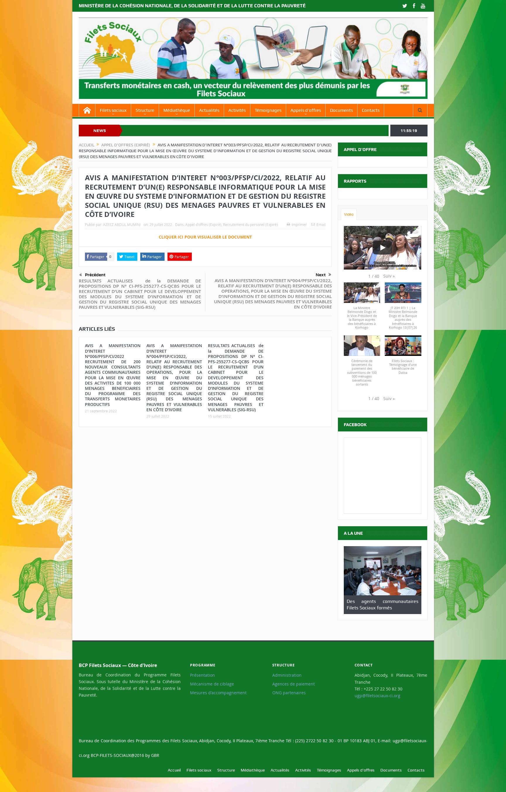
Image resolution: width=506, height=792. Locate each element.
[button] (389, 276)
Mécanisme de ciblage (212, 684)
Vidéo (348, 214)
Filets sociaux (113, 110)
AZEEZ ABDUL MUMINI (122, 224)
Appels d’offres (305, 110)
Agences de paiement (293, 684)
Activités (237, 110)
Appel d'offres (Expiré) (203, 224)
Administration (287, 675)
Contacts (371, 110)
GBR (155, 755)
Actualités (209, 110)
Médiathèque (176, 110)
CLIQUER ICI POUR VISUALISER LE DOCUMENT (205, 237)
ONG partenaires (289, 692)
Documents (341, 110)
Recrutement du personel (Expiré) (250, 224)
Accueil (174, 770)
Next (321, 274)
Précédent (95, 274)
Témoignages (268, 110)
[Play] (382, 248)
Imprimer (299, 224)
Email (321, 224)
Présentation (202, 675)
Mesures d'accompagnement (218, 692)
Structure (145, 110)
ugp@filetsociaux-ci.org (377, 695)
